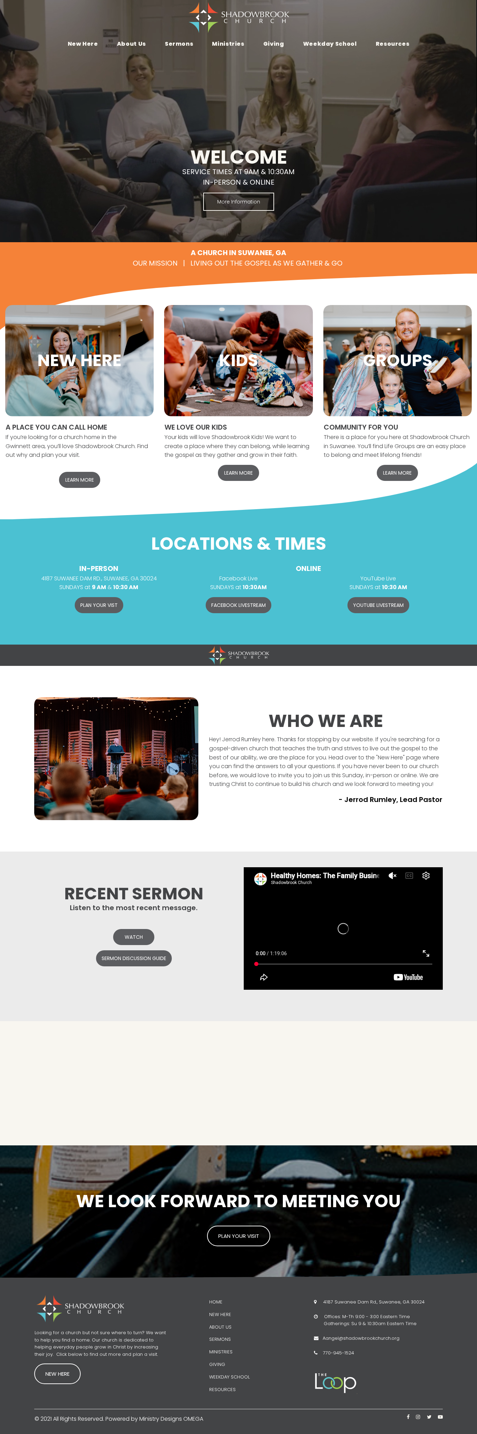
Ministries (228, 43)
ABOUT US (220, 1327)
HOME (215, 1302)
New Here (83, 43)
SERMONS (220, 1339)
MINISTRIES (221, 1351)
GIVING (217, 1364)
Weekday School (330, 43)
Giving (273, 43)
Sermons (179, 43)
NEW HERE (220, 1314)
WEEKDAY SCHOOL (229, 1377)
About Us (131, 43)
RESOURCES (222, 1389)
